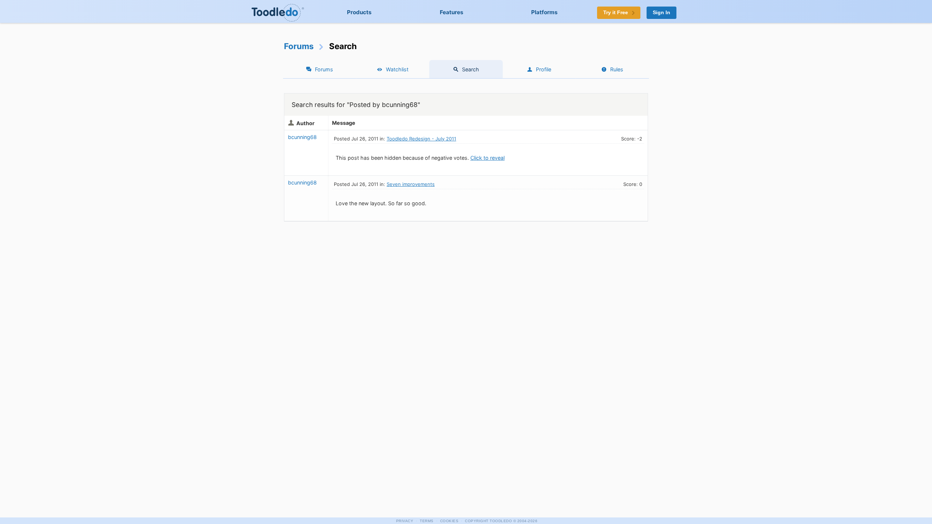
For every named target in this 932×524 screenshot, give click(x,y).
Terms (427, 521)
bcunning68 (302, 137)
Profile (543, 69)
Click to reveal (487, 158)
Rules (616, 69)
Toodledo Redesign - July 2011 (421, 139)
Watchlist (397, 69)
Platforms (544, 12)
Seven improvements (411, 184)
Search (470, 69)
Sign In (661, 12)
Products (359, 12)
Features (451, 12)
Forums (299, 46)
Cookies (449, 521)
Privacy (405, 521)
